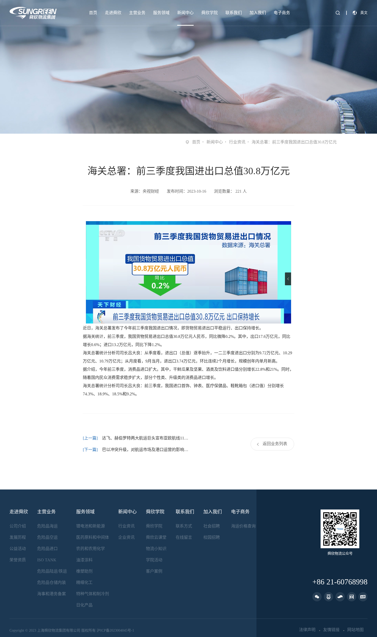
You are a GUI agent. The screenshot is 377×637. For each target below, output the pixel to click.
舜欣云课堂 (156, 537)
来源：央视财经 (144, 191)
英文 (364, 13)
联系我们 (233, 13)
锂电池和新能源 (90, 526)
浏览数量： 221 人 (230, 191)
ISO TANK (46, 560)
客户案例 (154, 571)
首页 (93, 13)
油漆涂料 (84, 560)
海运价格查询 (243, 526)
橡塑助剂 (84, 571)
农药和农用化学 (90, 548)
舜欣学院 (209, 13)
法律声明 (307, 630)
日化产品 (84, 605)
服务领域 (161, 13)
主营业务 (137, 13)
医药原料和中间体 (92, 537)
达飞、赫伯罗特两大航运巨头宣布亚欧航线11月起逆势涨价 (145, 438)
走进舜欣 (113, 13)
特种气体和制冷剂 (92, 594)
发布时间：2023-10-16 (186, 191)
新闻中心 (185, 13)
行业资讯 (237, 142)
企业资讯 (126, 537)
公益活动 (17, 548)
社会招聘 (211, 526)
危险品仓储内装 (51, 582)
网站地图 (355, 630)
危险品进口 (47, 548)
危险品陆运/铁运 (52, 571)
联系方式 (184, 526)
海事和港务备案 (51, 594)
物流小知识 (156, 548)
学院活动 (154, 560)
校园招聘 (211, 537)
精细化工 (84, 582)
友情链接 (331, 630)
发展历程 (17, 537)
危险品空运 (47, 537)
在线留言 (184, 537)
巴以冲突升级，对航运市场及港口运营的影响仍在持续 (145, 449)
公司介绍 (17, 526)
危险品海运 (47, 526)
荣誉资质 (17, 560)
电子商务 (282, 13)
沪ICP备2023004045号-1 (115, 630)
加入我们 (258, 13)
